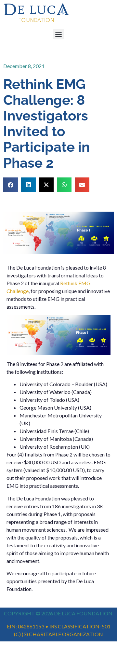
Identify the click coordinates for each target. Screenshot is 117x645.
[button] (58, 34)
